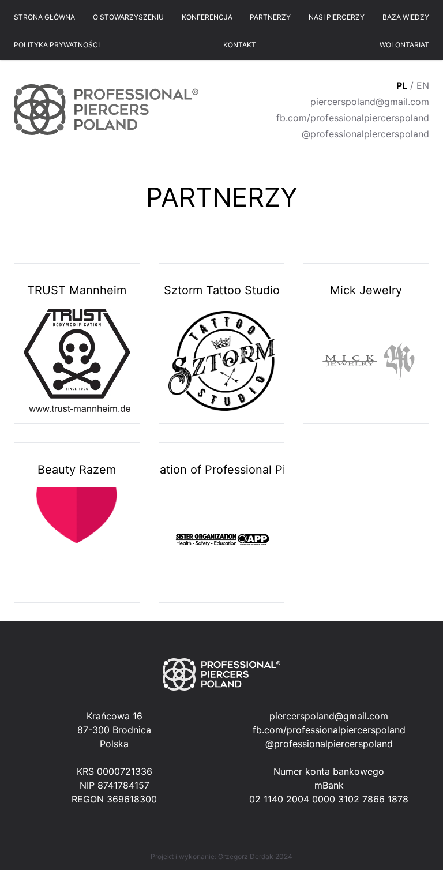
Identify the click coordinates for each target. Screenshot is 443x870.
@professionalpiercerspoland (365, 134)
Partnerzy (270, 17)
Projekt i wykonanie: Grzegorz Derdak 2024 (221, 856)
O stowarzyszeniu (128, 17)
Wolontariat (404, 44)
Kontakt (239, 44)
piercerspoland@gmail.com (369, 101)
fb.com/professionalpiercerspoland (352, 117)
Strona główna (44, 17)
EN (422, 85)
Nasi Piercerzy (337, 17)
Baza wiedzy (405, 17)
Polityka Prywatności (57, 44)
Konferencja (207, 17)
